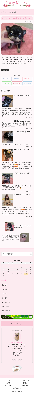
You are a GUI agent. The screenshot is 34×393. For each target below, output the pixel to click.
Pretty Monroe (17, 342)
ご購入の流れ (6, 289)
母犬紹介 (4, 298)
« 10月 (3, 280)
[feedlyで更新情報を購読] (19, 360)
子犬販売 (4, 285)
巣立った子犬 (6, 302)
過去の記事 (5, 70)
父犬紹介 (4, 294)
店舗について (6, 311)
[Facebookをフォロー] (15, 360)
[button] (30, 254)
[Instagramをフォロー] (17, 360)
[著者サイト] (12, 360)
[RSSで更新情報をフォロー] (22, 360)
